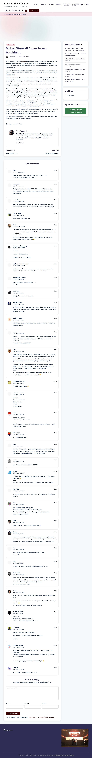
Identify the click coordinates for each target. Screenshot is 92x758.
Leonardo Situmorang (20, 246)
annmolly (16, 291)
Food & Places (10, 44)
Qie (14, 561)
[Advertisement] (46, 27)
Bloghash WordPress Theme (65, 755)
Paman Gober (17, 213)
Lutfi (14, 413)
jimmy (15, 471)
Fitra (14, 349)
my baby (23, 61)
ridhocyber (16, 627)
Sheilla (15, 225)
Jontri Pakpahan (18, 611)
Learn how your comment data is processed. (42, 717)
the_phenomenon (18, 393)
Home (5, 14)
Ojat (14, 520)
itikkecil (15, 667)
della (14, 170)
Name (8, 704)
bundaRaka (16, 200)
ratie (14, 590)
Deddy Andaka (17, 318)
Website (44, 704)
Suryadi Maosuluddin (19, 277)
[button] (34, 10)
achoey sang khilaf (19, 381)
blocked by (75, 111)
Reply (55, 170)
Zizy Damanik (21, 131)
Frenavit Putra (17, 302)
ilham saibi (16, 573)
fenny (15, 532)
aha (14, 548)
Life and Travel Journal (16, 3)
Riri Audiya (16, 433)
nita (14, 444)
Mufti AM (16, 489)
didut (14, 460)
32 (28, 56)
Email (27, 704)
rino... (14, 332)
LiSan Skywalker (18, 645)
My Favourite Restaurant (21, 264)
